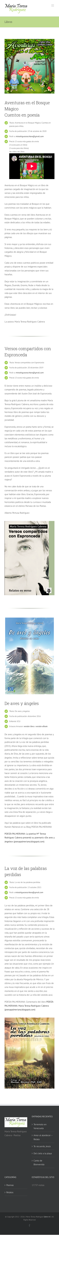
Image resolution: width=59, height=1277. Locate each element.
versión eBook (42, 726)
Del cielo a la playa (43, 1153)
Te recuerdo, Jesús (42, 1146)
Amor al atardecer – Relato (43, 1137)
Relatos (9, 1192)
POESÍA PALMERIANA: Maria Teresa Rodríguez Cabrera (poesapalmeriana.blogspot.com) (29, 1005)
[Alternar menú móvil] (52, 5)
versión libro (29, 726)
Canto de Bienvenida (39, 1162)
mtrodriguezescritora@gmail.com (30, 136)
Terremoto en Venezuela (40, 1126)
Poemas (10, 1185)
